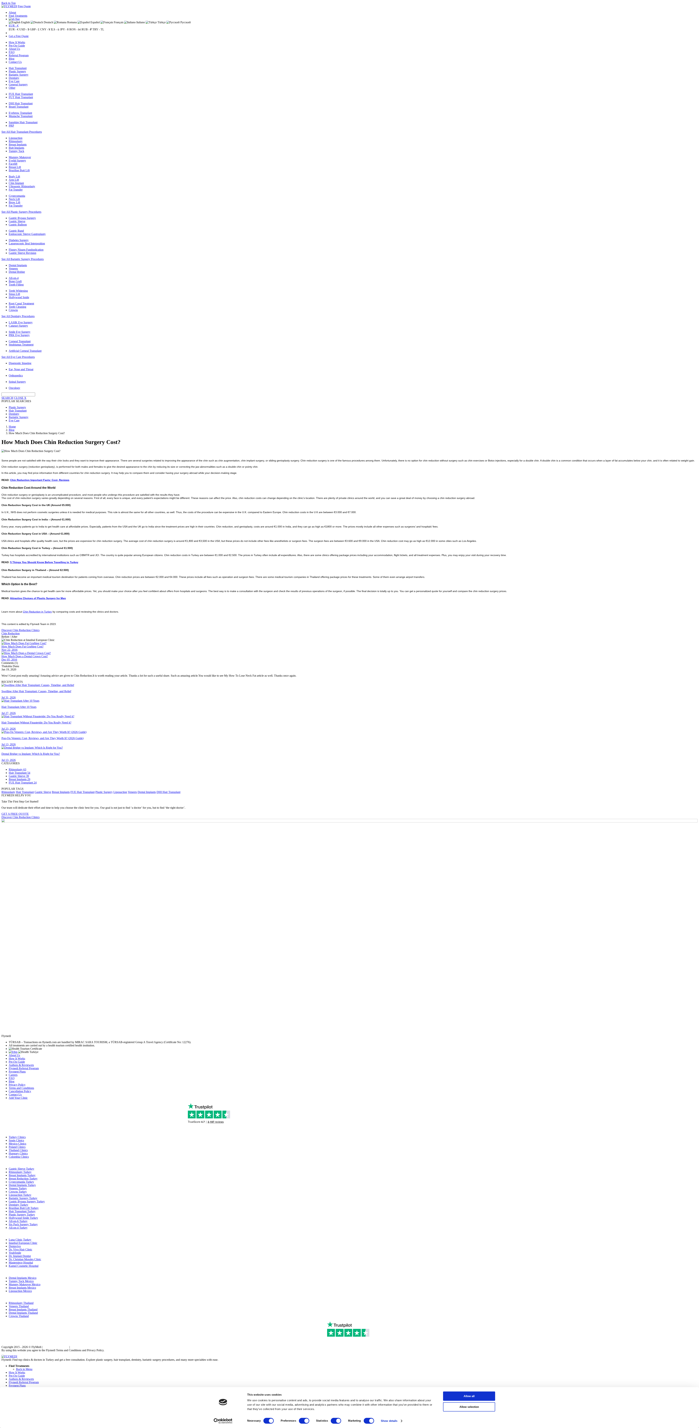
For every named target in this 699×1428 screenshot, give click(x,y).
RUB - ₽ (87, 29)
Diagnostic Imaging (20, 363)
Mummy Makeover (20, 157)
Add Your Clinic (18, 1097)
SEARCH (7, 397)
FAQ (12, 52)
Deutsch (48, 22)
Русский (185, 22)
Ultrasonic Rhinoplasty (22, 186)
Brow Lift (14, 202)
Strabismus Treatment (21, 344)
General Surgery (18, 84)
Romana (71, 22)
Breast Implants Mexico (22, 1287)
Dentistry (14, 77)
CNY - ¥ (45, 29)
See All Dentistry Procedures (18, 316)
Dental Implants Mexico (22, 1277)
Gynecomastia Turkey (21, 1181)
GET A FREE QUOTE (15, 813)
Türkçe (161, 22)
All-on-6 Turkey (18, 1221)
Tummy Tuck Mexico (21, 1281)
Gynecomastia (17, 195)
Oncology (14, 387)
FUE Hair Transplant (21, 93)
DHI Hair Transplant (21, 103)
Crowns (13, 310)
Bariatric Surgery (18, 74)
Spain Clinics (16, 1140)
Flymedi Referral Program (24, 1068)
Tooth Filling (16, 284)
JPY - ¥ (64, 29)
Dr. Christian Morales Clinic (25, 1259)
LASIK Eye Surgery (21, 322)
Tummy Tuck (16, 151)
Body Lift (14, 176)
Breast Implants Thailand (23, 1309)
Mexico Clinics (17, 1143)
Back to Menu (24, 1369)
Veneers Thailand (19, 1306)
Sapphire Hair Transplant (23, 122)
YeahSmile (15, 1252)
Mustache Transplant (21, 116)
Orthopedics (16, 375)
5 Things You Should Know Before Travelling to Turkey (44, 562)
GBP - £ (34, 29)
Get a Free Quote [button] (19, 36)
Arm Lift (14, 179)
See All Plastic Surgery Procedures (21, 211)
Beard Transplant (18, 106)
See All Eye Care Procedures (18, 357)
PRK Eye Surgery (19, 335)
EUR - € (14, 25)
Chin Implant (16, 183)
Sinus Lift (14, 294)
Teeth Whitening (18, 290)
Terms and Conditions (21, 1088)
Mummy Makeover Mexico (24, 1284)
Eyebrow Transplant (20, 112)
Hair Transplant (18, 68)
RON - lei (75, 29)
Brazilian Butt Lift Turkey (24, 1208)
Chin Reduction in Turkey (37, 611)
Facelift (13, 163)
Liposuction (15, 138)
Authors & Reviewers (21, 1065)
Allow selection (469, 1406)
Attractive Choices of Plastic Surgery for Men (38, 598)
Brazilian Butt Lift (19, 170)
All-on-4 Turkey (18, 1227)
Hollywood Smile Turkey (23, 1217)
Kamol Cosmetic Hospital (23, 1265)
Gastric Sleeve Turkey (21, 1168)
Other (12, 87)
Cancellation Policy (20, 1091)
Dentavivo (15, 1246)
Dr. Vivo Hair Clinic (20, 1249)
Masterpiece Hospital (21, 1262)
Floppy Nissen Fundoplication (26, 249)
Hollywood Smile (19, 297)
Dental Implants (18, 265)
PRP (11, 125)
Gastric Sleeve (17, 221)
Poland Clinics (17, 1146)
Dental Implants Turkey (22, 1185)
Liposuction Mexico (20, 1290)
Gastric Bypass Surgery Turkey (27, 1201)
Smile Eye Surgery (19, 331)
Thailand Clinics (18, 1150)
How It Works (17, 42)
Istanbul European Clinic (23, 1242)
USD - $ (24, 29)
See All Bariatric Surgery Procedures (22, 259)
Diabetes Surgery (19, 240)
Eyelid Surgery (17, 160)
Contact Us (15, 61)
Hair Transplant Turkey (22, 1211)
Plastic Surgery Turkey (22, 1214)
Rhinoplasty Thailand (21, 1302)
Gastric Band (16, 230)
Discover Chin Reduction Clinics (20, 630)
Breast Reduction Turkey (23, 1178)
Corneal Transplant (20, 341)
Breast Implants (18, 144)
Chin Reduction (10, 633)
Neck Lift (14, 199)
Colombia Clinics (19, 1156)
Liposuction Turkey (20, 1194)
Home (12, 426)
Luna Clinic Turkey (20, 1239)
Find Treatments (18, 15)
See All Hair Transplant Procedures (21, 131)
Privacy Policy (17, 1084)
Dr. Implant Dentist (20, 1256)
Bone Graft (15, 281)
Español (95, 22)
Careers (13, 1074)
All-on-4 (14, 278)
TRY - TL (98, 29)
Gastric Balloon (18, 224)
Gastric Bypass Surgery (22, 218)
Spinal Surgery (17, 381)
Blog (11, 58)
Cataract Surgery (18, 325)
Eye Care (14, 81)
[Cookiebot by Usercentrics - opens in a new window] (223, 1421)
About (12, 12)
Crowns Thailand (19, 1316)
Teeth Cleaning (17, 306)
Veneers (13, 268)
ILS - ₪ (55, 29)
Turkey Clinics (17, 1137)
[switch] (304, 1421)
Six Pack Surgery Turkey (23, 1224)
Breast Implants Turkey (22, 1175)
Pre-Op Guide (17, 45)
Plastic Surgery (17, 71)
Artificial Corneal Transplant (25, 350)
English (25, 22)
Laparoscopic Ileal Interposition (27, 243)
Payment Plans (17, 1071)
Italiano (140, 22)
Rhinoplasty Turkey (20, 1172)
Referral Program (19, 55)
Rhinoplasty (16, 141)
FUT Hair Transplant (21, 97)
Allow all (469, 1396)
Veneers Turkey (18, 1188)
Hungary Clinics (18, 1153)
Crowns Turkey (18, 1191)
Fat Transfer (16, 189)
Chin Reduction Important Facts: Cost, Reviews (39, 480)
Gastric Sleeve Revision (22, 252)
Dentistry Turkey (18, 1204)
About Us (14, 48)
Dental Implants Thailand (23, 1312)
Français (118, 22)
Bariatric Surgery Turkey (23, 1198)
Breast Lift (15, 167)
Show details (389, 1420)
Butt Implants (16, 147)
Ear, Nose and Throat (21, 369)
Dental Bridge (17, 271)
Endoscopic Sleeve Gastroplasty (27, 234)
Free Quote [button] (24, 6)
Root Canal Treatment (21, 303)
